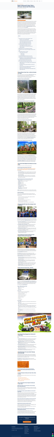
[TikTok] (14, 430)
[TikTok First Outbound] (52, 432)
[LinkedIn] (16, 430)
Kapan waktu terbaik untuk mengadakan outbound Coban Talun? (27, 66)
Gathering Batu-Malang (26, 433)
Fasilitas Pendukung (22, 47)
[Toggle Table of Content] (18, 37)
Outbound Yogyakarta (26, 431)
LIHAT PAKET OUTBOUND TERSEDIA (21, 20)
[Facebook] (13, 430)
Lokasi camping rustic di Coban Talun (22, 377)
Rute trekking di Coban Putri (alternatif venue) (23, 378)
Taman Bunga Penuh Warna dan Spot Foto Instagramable (26, 40)
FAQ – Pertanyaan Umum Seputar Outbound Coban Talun (25, 61)
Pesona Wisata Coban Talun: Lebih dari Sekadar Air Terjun (25, 38)
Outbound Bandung (26, 430)
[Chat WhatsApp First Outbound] (52, 435)
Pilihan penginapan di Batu (21, 380)
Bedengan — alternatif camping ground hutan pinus (24, 379)
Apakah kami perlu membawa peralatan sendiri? (25, 67)
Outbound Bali (25, 432)
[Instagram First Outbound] (52, 434)
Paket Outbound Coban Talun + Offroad (23, 51)
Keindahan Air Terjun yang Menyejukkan (24, 39)
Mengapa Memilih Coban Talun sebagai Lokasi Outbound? (25, 48)
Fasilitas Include (22, 53)
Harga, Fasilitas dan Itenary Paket (23, 52)
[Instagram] (12, 430)
